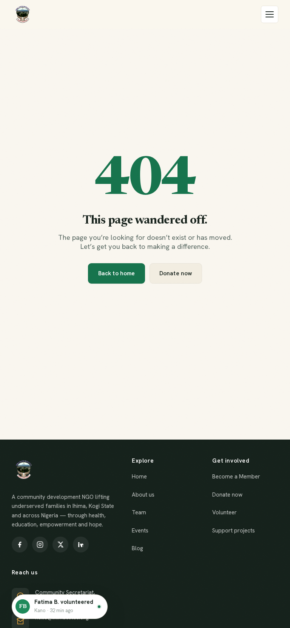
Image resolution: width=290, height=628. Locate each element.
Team (139, 512)
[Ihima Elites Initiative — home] (23, 14)
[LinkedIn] (81, 544)
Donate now (175, 273)
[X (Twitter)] (60, 544)
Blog (137, 548)
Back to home (116, 273)
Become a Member (236, 476)
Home (139, 476)
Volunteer (224, 512)
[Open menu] (269, 14)
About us (143, 494)
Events (140, 530)
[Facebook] (20, 544)
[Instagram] (40, 544)
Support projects (233, 530)
